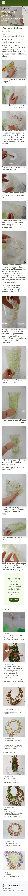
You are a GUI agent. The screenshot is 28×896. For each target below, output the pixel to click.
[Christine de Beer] (3, 3)
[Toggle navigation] (25, 2)
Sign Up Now (14, 599)
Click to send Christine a (9, 36)
